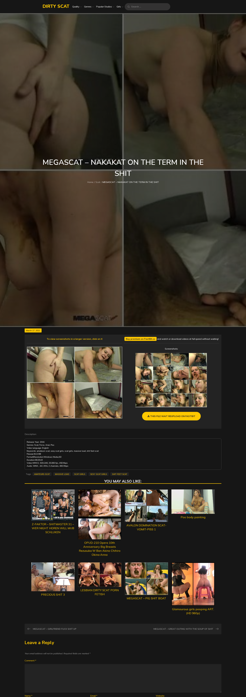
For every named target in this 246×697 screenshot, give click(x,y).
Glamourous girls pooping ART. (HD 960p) (193, 611)
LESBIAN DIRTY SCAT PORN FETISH (99, 592)
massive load (62, 474)
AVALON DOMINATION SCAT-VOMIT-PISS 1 (146, 527)
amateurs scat (42, 474)
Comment (30, 660)
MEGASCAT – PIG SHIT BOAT (146, 598)
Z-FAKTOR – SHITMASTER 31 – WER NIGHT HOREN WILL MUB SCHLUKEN (53, 528)
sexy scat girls (98, 474)
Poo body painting (193, 517)
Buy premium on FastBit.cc (140, 338)
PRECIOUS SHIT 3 (53, 594)
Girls (119, 6)
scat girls (79, 474)
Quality (75, 6)
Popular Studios (104, 6)
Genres (87, 6)
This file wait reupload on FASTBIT (172, 416)
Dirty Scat (56, 6)
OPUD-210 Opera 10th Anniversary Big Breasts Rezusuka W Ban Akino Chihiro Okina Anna (99, 548)
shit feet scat (119, 474)
